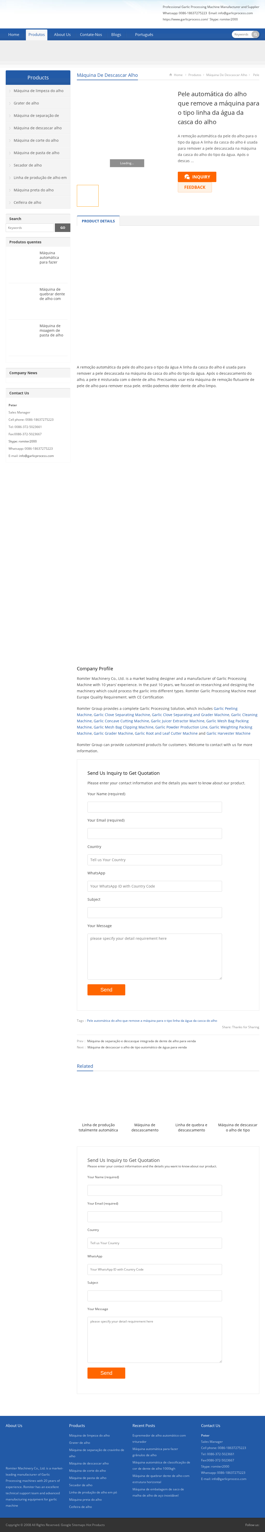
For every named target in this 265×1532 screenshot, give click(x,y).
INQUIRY (201, 177)
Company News (23, 372)
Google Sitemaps (73, 1525)
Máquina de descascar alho (107, 75)
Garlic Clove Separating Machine (122, 714)
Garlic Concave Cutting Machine (121, 720)
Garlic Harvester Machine (229, 733)
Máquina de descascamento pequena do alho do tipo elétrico (144, 1127)
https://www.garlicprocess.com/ (185, 19)
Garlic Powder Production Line (181, 727)
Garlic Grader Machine (113, 733)
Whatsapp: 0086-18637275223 (185, 13)
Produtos (36, 34)
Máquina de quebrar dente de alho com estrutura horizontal (52, 298)
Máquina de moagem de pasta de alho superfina (51, 332)
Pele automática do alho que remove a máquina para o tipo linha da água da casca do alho (152, 1020)
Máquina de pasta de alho (36, 152)
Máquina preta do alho (34, 189)
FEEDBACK (194, 187)
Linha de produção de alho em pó (36, 179)
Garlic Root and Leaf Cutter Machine (166, 733)
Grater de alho (26, 103)
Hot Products (95, 1525)
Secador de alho (28, 165)
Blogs (116, 34)
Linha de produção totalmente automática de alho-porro (98, 1127)
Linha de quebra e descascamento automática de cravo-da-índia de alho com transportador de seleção (191, 1127)
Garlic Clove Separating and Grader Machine (190, 714)
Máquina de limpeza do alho (38, 90)
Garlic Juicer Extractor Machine (177, 720)
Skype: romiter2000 (224, 19)
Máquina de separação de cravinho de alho (32, 117)
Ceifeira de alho (27, 202)
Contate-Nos (91, 34)
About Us (62, 34)
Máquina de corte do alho (36, 140)
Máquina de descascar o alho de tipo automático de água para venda (137, 1047)
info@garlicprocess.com (235, 13)
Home (13, 34)
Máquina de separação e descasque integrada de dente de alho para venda (141, 1041)
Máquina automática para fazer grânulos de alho (50, 262)
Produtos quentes (25, 241)
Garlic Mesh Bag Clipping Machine (123, 727)
